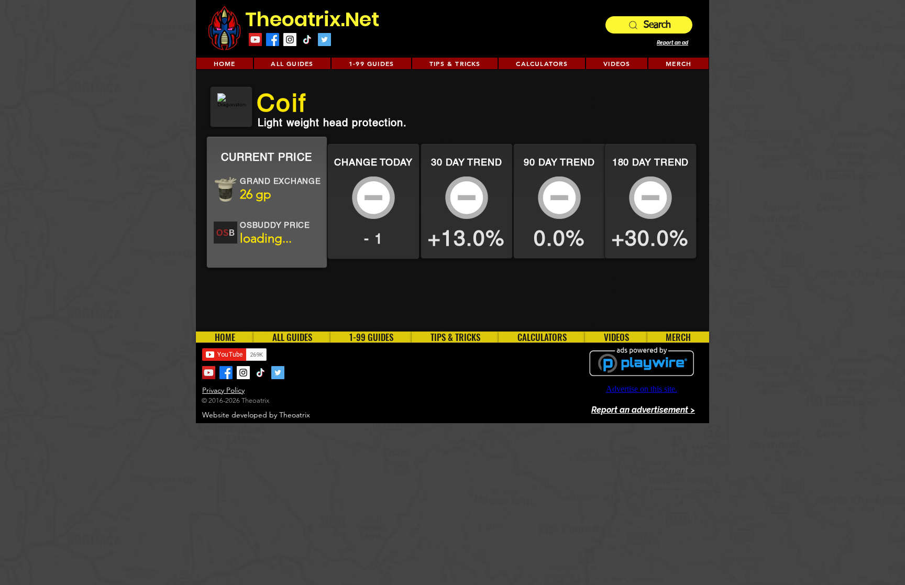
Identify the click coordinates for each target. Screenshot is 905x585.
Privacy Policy (223, 390)
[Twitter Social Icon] (324, 39)
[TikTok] (307, 39)
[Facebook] (272, 39)
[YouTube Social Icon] (255, 39)
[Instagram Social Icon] (289, 39)
